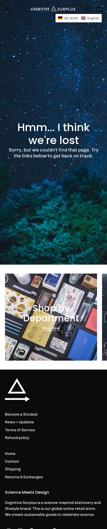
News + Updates (19, 422)
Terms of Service (20, 430)
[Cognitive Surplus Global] (53, 9)
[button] (88, 8)
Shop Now (51, 328)
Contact (12, 461)
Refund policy (17, 437)
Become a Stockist (21, 414)
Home (10, 453)
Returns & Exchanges (24, 477)
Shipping (13, 469)
